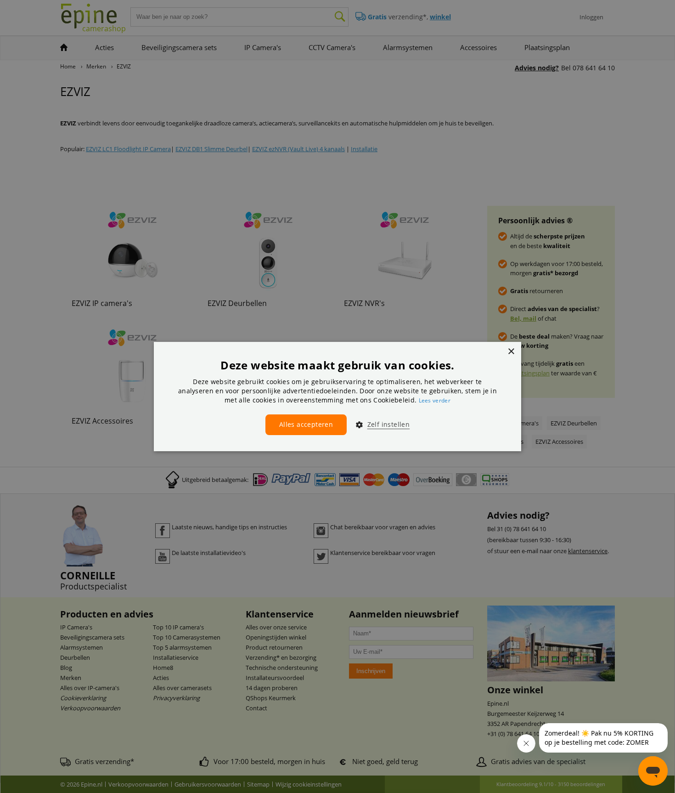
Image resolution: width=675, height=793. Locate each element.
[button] (379, 424)
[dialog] (337, 396)
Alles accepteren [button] (306, 424)
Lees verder (434, 400)
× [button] (510, 351)
